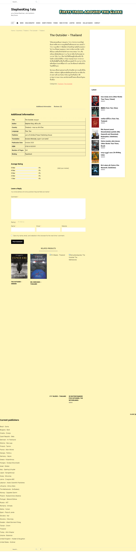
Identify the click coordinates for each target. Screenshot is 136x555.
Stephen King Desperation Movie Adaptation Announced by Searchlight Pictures (44, 491)
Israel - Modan (4, 466)
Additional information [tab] (43, 106)
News (21, 23)
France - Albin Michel (7, 450)
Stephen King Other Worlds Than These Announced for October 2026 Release (44, 535)
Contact (97, 23)
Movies (78, 23)
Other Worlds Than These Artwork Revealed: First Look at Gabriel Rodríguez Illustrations (47, 506)
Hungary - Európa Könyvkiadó (10, 463)
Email (38, 226)
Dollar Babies (88, 23)
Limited (71, 23)
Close (132, 414)
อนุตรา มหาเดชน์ (42, 139)
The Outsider (68, 84)
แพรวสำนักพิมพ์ (30, 135)
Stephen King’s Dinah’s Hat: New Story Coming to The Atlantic (39, 520)
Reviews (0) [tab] (58, 106)
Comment (15, 197)
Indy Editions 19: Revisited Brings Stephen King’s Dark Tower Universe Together (44, 498)
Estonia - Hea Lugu (6, 443)
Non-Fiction (64, 23)
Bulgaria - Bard (5, 430)
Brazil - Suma (4, 426)
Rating (13, 222)
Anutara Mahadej (30, 139)
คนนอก (36, 120)
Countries (19, 30)
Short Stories (47, 23)
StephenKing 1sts (23, 9)
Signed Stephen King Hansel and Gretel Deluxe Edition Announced (40, 528)
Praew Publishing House (44, 135)
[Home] (17, 23)
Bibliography (29, 23)
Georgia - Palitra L (6, 453)
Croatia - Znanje (5, 433)
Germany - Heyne (5, 456)
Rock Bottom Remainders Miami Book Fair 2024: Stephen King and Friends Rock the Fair (47, 550)
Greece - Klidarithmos (7, 459)
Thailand (25, 30)
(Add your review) (63, 168)
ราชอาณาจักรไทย (37, 127)
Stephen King (29, 123)
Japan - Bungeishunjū (7, 473)
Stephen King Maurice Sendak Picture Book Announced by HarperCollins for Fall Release (47, 543)
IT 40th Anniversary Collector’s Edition (32, 483)
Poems (55, 23)
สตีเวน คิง (37, 123)
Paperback (28, 154)
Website (64, 226)
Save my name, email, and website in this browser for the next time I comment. (39, 236)
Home (13, 30)
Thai (26, 131)
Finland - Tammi (5, 446)
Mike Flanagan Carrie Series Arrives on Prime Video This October (40, 513)
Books (38, 23)
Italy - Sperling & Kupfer (7, 469)
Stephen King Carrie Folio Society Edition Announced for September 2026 (42, 476)
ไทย (30, 131)
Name (13, 226)
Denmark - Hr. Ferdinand (8, 440)
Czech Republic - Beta (7, 436)
